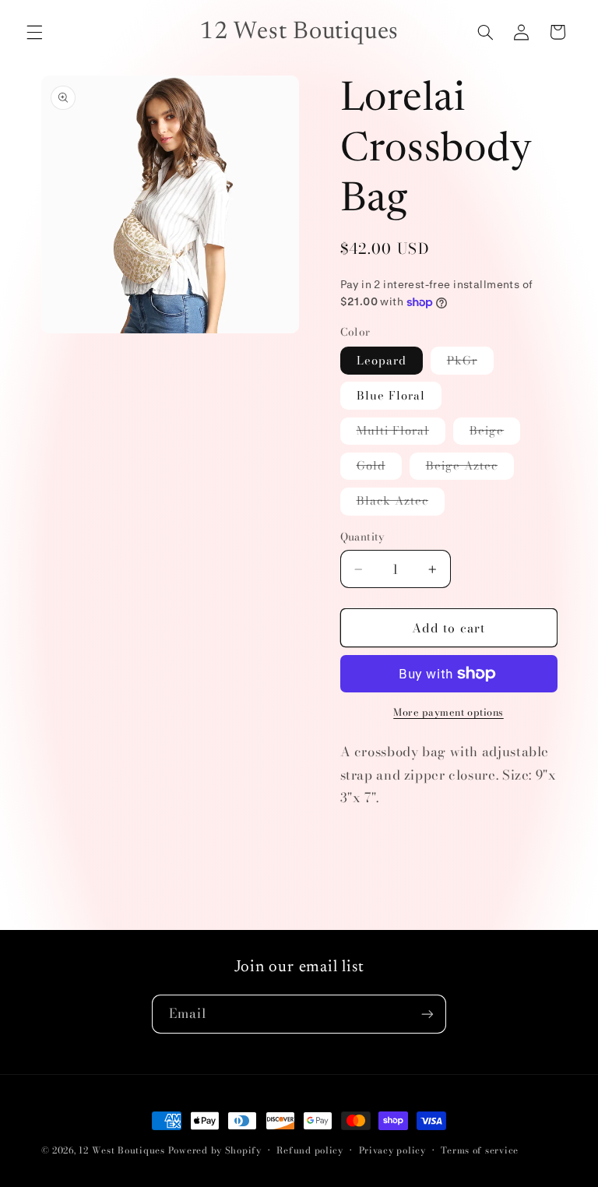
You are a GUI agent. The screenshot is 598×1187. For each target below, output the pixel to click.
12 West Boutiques (122, 1150)
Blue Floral (391, 395)
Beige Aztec (470, 468)
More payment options (448, 713)
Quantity (362, 536)
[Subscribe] (427, 1014)
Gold (379, 468)
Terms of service (480, 1150)
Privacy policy (392, 1150)
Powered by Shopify (215, 1150)
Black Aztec (401, 503)
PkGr (470, 362)
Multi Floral (401, 433)
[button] (34, 32)
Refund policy (309, 1150)
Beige (495, 433)
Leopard (381, 360)
